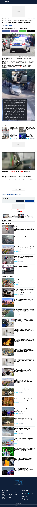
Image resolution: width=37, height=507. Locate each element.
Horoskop (17, 495)
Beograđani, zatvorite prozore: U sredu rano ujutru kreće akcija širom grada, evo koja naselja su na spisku (24, 248)
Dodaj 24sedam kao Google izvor (19, 33)
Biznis (32, 2)
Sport (15, 2)
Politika (12, 2)
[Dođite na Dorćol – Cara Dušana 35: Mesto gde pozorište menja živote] (8, 401)
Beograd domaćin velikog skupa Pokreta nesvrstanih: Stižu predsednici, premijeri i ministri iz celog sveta (23, 381)
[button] (18, 161)
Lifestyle (29, 2)
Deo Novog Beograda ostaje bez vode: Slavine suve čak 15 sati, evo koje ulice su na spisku (24, 360)
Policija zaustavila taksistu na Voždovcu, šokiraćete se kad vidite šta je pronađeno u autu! (13, 216)
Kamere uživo (8, 2)
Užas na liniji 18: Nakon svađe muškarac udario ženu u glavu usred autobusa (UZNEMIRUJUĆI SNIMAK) (14, 128)
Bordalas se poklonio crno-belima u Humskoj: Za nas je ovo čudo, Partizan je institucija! (18, 177)
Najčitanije (18, 173)
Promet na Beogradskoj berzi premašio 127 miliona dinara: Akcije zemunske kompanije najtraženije (24, 449)
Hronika (23, 2)
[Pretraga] (32, 1)
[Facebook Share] (6, 31)
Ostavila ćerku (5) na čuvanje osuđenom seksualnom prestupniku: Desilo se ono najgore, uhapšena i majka (19, 180)
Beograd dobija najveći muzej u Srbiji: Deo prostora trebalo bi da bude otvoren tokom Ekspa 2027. (24, 370)
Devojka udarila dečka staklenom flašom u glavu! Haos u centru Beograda (14, 135)
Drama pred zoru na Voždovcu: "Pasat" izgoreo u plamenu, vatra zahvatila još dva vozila (24, 340)
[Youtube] (21, 211)
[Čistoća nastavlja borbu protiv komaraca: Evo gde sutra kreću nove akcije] (8, 431)
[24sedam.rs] (5, 1)
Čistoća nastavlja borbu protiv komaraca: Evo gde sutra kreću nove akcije (23, 430)
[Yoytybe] (26, 499)
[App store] (24, 493)
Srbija (10, 498)
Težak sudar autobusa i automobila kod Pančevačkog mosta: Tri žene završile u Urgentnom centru (23, 440)
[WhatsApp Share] (22, 31)
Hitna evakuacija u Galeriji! (21, 266)
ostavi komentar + (29, 201)
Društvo (26, 2)
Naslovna (3, 18)
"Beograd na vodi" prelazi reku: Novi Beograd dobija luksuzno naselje (23, 300)
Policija (3, 141)
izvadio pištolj (19, 66)
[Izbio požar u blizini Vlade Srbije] (8, 239)
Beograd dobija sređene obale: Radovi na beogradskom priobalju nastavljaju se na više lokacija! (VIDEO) (24, 311)
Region (16, 494)
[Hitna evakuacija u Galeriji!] (8, 269)
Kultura (10, 497)
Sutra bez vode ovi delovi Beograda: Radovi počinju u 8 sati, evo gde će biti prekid (24, 330)
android (13, 171)
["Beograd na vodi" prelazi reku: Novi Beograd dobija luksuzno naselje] (8, 302)
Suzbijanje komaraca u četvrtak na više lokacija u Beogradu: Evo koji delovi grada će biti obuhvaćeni (23, 420)
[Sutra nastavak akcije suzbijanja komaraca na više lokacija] (8, 391)
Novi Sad (16, 497)
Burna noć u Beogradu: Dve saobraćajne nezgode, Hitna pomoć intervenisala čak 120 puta (23, 469)
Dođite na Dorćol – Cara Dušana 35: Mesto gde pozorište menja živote (23, 399)
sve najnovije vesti (18, 189)
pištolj (16, 194)
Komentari (29, 173)
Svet (20, 2)
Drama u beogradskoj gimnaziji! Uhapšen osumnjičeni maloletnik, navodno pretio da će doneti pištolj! (29, 216)
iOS (9, 171)
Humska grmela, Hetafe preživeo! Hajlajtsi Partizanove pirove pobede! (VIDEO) (18, 184)
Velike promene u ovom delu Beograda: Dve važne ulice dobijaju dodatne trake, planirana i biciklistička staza (24, 228)
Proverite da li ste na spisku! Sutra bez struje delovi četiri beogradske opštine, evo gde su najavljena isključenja (24, 291)
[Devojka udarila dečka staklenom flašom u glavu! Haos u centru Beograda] (6, 136)
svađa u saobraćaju (10, 194)
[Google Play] (31, 493)
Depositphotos (18, 503)
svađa (20, 194)
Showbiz (17, 2)
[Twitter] (19, 211)
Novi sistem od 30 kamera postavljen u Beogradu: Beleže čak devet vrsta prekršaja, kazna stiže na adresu (24, 258)
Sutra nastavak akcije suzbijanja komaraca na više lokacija (22, 389)
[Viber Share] (14, 31)
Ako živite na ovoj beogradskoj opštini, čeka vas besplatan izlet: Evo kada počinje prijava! (24, 281)
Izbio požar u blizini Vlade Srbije (22, 236)
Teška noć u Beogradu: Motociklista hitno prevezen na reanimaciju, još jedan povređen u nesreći (23, 410)
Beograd (7, 18)
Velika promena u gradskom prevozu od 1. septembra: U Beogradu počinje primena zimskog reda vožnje (23, 320)
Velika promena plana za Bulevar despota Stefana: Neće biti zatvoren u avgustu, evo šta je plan (24, 350)
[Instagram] (17, 211)
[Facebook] (15, 211)
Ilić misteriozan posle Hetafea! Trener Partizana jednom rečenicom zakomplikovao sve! (19, 186)
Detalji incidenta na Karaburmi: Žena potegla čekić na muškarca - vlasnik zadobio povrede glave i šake (30, 135)
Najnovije (4, 2)
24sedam (21, 171)
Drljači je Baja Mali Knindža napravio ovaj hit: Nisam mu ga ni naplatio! (17, 182)
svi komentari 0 (20, 201)
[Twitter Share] (31, 31)
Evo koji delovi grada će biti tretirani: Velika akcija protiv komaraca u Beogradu (23, 459)
